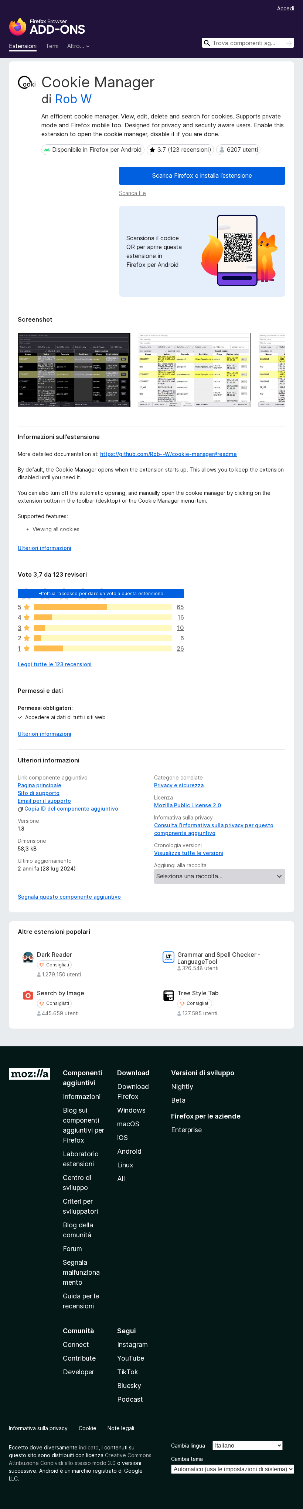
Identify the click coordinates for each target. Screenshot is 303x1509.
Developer (78, 1372)
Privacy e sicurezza (179, 785)
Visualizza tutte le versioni (188, 853)
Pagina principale (39, 785)
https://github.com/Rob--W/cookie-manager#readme (168, 454)
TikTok (127, 1372)
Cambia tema (187, 1459)
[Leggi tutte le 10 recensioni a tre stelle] (103, 628)
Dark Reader (54, 954)
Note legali (121, 1428)
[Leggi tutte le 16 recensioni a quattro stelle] (103, 617)
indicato (89, 1447)
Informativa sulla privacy (38, 1428)
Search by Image (60, 993)
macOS (128, 1124)
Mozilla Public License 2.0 (187, 805)
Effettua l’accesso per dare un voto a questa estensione (101, 593)
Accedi (285, 8)
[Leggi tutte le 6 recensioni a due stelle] (103, 638)
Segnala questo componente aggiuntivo (69, 896)
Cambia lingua (188, 1445)
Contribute (79, 1358)
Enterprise (186, 1130)
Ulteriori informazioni (44, 548)
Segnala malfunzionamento (81, 1272)
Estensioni (23, 46)
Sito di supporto (38, 793)
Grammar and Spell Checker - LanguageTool (219, 958)
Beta (178, 1100)
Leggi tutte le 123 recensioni (55, 664)
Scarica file (132, 193)
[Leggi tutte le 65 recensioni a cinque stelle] (103, 607)
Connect (76, 1344)
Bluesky (129, 1385)
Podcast (130, 1399)
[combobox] (248, 43)
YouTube (130, 1358)
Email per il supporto (44, 801)
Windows (131, 1110)
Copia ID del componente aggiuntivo (71, 808)
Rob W (73, 99)
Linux (125, 1165)
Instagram (132, 1344)
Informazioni (82, 1096)
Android (129, 1151)
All (121, 1179)
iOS (122, 1137)
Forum (72, 1249)
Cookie (87, 1428)
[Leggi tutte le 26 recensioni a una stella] (103, 648)
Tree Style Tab (198, 993)
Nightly (182, 1086)
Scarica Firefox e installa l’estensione (202, 175)
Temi (51, 46)
